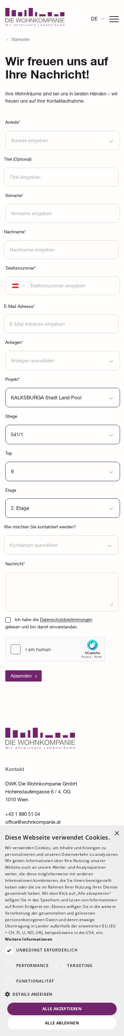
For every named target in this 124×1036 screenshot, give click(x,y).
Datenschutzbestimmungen (66, 620)
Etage (10, 491)
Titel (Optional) (17, 160)
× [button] (116, 833)
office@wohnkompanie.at (33, 822)
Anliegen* (14, 343)
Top (8, 454)
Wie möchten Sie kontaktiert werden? (40, 527)
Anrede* (13, 123)
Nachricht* (15, 564)
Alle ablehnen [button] (62, 1023)
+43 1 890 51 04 (22, 814)
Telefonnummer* (20, 269)
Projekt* (12, 380)
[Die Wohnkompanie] (34, 19)
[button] (62, 994)
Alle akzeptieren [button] (62, 1009)
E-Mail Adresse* (19, 307)
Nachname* (15, 232)
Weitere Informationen (28, 939)
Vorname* (14, 196)
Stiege (11, 417)
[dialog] (62, 931)
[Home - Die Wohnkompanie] (40, 748)
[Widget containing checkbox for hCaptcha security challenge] (55, 649)
